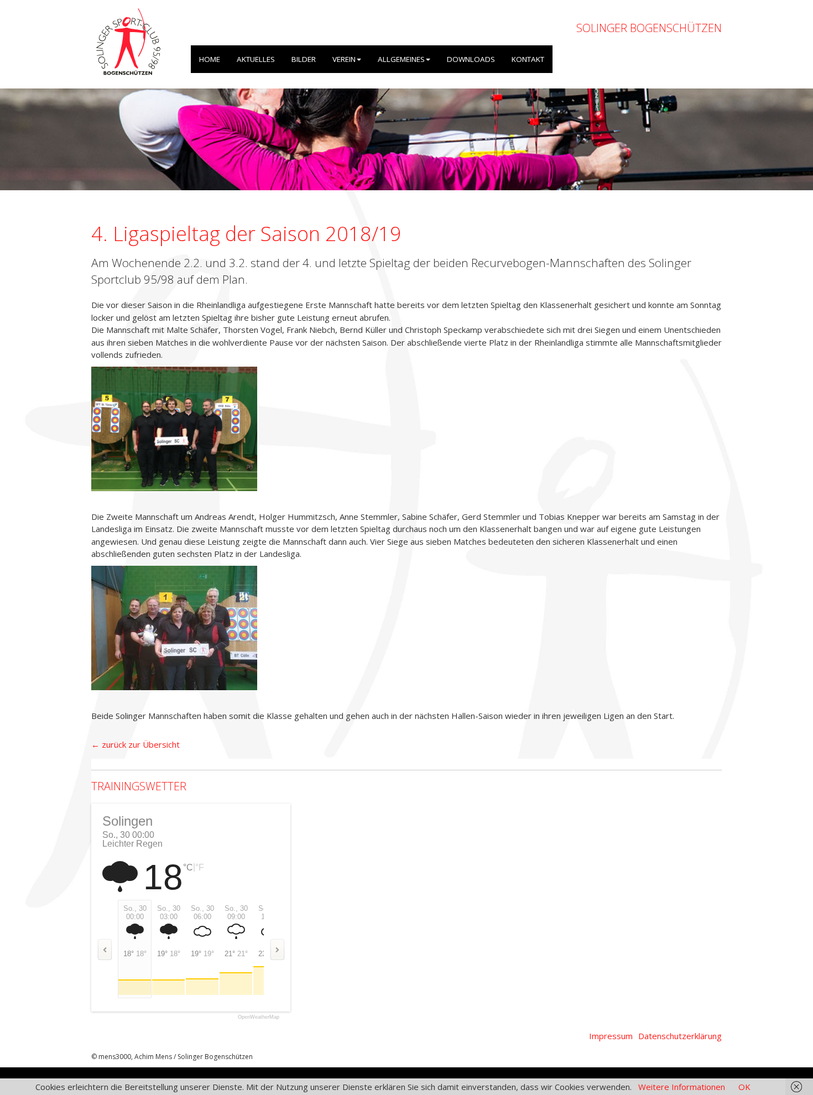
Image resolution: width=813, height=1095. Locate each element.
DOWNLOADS (471, 59)
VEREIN (344, 59)
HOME (209, 59)
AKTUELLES (256, 59)
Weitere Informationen (681, 1086)
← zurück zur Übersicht (135, 744)
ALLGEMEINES (401, 59)
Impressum (611, 1035)
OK (744, 1086)
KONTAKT (528, 59)
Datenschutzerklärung (680, 1035)
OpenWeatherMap (258, 1017)
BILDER (303, 59)
